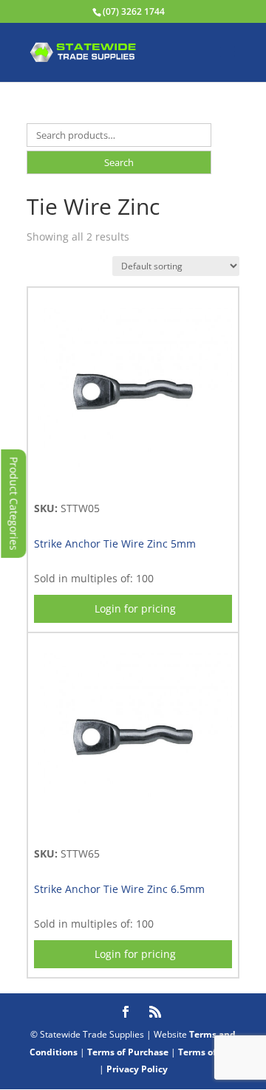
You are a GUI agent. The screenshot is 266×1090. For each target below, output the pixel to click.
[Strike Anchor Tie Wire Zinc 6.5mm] (133, 828)
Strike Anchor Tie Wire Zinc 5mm (115, 544)
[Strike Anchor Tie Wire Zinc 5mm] (133, 483)
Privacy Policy (137, 1069)
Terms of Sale (207, 1052)
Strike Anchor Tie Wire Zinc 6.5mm (119, 889)
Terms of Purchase (127, 1052)
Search (119, 162)
